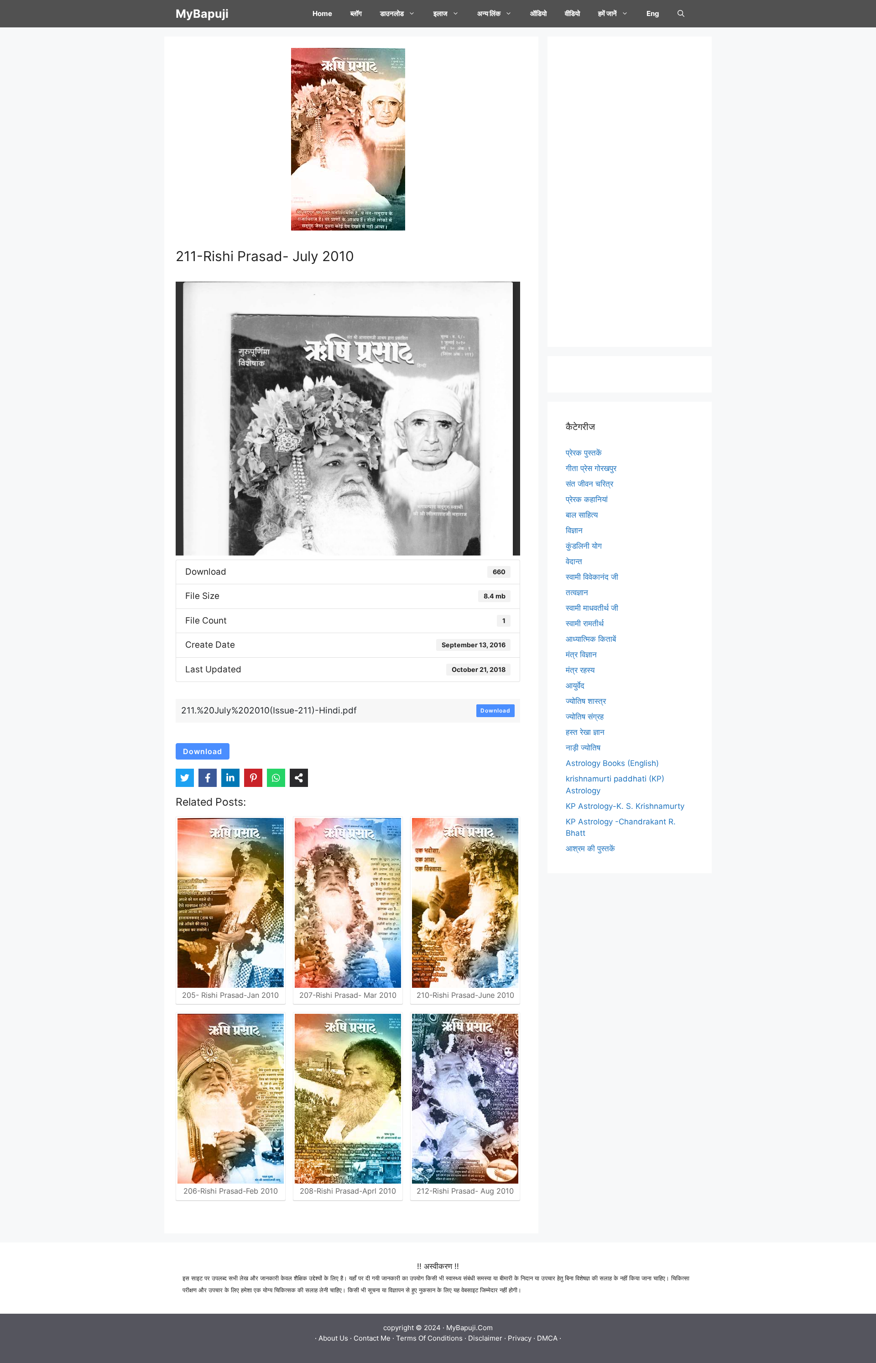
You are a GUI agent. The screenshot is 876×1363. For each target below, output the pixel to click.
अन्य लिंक (489, 13)
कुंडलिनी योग (584, 545)
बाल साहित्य (582, 514)
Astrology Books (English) (612, 763)
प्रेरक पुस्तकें (584, 452)
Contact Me (372, 1338)
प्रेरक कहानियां (587, 499)
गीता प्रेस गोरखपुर (591, 468)
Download (495, 710)
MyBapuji (202, 14)
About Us (333, 1338)
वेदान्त (574, 561)
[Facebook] (207, 778)
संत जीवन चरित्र (589, 483)
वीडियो (572, 13)
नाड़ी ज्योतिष (583, 747)
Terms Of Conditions (429, 1338)
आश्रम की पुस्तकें (590, 848)
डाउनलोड (392, 13)
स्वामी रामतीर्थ (585, 623)
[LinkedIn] (230, 778)
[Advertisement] (630, 192)
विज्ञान (574, 530)
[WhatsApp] (276, 778)
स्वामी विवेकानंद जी (592, 577)
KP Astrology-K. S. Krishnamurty (625, 806)
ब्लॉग (356, 13)
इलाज (440, 13)
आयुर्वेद (575, 685)
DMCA (547, 1338)
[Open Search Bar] (681, 13)
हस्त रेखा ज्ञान (585, 732)
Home (322, 13)
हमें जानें (607, 13)
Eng (653, 13)
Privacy (520, 1338)
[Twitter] (185, 778)
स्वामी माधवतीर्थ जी (592, 608)
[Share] (299, 778)
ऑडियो (538, 13)
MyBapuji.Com (469, 1327)
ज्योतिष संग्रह (585, 716)
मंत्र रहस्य (580, 670)
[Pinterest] (253, 778)
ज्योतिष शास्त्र (586, 701)
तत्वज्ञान (577, 592)
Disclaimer (485, 1338)
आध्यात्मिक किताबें (591, 639)
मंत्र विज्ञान (581, 654)
